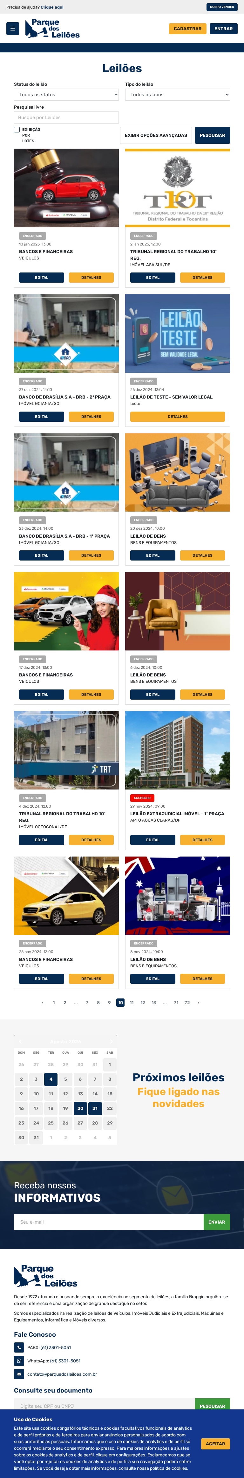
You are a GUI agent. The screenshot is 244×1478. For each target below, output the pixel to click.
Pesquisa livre (29, 107)
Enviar (216, 1222)
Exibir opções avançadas (156, 135)
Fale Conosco (35, 1334)
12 (142, 1002)
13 (154, 1002)
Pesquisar (212, 135)
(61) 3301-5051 (56, 1347)
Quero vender (222, 7)
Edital (41, 277)
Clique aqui (52, 7)
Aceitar (215, 1444)
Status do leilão (30, 84)
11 (131, 1002)
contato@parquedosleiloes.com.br (62, 1374)
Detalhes (91, 277)
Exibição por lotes (31, 135)
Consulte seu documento (53, 1390)
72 (187, 1002)
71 (176, 1002)
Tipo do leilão (139, 84)
